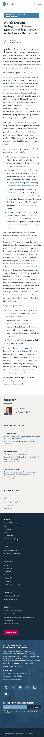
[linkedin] (13, 687)
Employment (8, 529)
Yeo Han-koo (28, 441)
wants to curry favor (22, 196)
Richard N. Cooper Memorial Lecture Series (19, 617)
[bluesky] (6, 694)
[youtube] (20, 687)
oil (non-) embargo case (19, 166)
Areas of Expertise (10, 550)
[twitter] (6, 687)
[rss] (34, 687)
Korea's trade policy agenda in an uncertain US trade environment (22, 437)
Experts (8, 592)
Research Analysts (10, 599)
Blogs (6, 565)
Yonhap (21, 102)
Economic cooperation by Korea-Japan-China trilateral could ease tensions (20, 473)
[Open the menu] (39, 3)
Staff (5, 526)
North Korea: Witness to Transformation (15, 15)
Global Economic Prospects (13, 611)
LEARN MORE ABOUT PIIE (12, 667)
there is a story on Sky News (19, 77)
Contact (6, 532)
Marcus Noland (9, 40)
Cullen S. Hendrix (10, 457)
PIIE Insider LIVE (9, 614)
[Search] (34, 3)
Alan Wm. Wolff (10, 441)
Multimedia (8, 578)
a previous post (11, 301)
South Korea (9, 505)
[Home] (8, 3)
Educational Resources (12, 584)
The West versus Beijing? (14, 454)
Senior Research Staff (11, 596)
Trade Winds (8, 620)
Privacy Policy (9, 733)
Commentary (8, 571)
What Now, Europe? (11, 623)
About (7, 519)
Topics (7, 547)
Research (8, 562)
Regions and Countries (12, 553)
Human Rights (10, 508)
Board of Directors (10, 523)
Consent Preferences (12, 680)
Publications (8, 568)
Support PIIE (11, 632)
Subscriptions (9, 535)
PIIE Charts (7, 581)
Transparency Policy (11, 539)
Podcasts (7, 575)
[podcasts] (27, 687)
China (6, 499)
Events (7, 607)
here (30, 267)
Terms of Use (19, 733)
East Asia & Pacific (11, 502)
